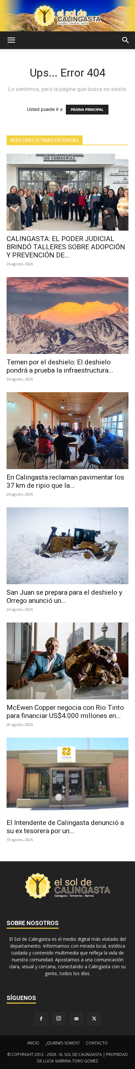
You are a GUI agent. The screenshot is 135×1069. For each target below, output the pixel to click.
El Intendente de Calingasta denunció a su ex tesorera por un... (65, 827)
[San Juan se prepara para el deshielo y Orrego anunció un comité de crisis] (67, 545)
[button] (11, 40)
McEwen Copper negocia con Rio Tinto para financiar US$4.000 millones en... (65, 712)
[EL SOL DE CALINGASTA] (67, 15)
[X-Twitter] (94, 1018)
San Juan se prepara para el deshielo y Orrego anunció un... (64, 596)
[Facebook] (41, 1018)
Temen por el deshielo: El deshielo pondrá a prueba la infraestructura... (60, 366)
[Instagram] (58, 1018)
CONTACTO (97, 1043)
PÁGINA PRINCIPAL (87, 109)
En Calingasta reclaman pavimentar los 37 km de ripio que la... (65, 481)
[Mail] (76, 1018)
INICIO (33, 1043)
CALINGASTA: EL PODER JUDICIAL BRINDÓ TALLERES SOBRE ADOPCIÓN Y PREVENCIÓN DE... (66, 247)
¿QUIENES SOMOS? (63, 1043)
